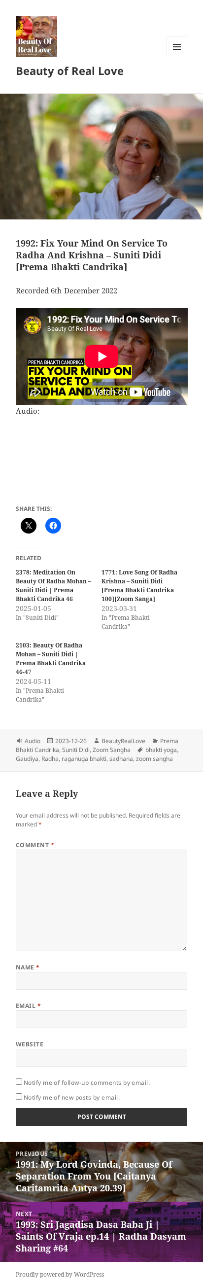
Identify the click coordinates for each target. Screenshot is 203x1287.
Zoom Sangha (112, 750)
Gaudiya (27, 758)
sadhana (121, 758)
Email (28, 1005)
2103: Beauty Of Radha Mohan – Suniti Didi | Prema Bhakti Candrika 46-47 (51, 658)
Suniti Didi (76, 750)
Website (29, 1044)
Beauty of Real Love (70, 70)
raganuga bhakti (84, 758)
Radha (50, 758)
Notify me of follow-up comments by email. (87, 1082)
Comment (35, 845)
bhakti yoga (161, 750)
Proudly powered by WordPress (60, 1274)
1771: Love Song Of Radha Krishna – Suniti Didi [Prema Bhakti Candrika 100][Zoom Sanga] (139, 585)
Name (28, 967)
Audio (32, 741)
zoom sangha (154, 758)
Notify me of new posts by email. (72, 1097)
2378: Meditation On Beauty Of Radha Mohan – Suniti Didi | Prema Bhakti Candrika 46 (53, 585)
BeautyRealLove (123, 741)
